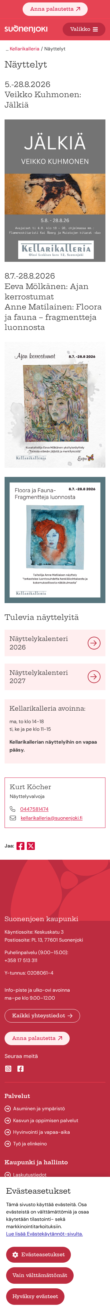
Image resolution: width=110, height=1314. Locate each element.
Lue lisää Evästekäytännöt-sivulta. (44, 1234)
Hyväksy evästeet (35, 1296)
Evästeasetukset (43, 1254)
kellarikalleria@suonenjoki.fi (51, 818)
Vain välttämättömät (40, 1275)
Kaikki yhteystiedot (38, 1015)
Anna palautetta (52, 9)
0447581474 (34, 809)
